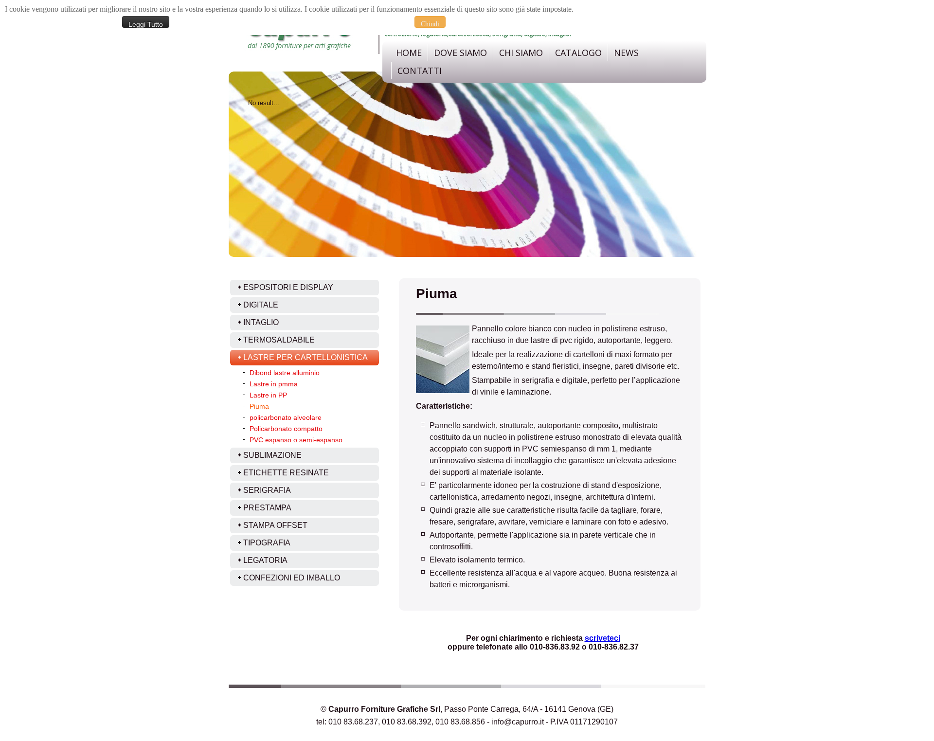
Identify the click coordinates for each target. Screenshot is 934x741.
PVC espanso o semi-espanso (296, 440)
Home (409, 52)
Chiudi (430, 24)
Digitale (260, 305)
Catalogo (578, 52)
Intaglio (261, 322)
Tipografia (266, 543)
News (626, 52)
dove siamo (460, 52)
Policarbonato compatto (286, 429)
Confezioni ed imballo (291, 578)
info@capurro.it (517, 722)
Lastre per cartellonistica (305, 357)
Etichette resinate (286, 473)
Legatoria (265, 560)
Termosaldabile (279, 340)
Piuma (259, 406)
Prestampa (267, 508)
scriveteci (602, 638)
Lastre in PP (268, 395)
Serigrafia (267, 490)
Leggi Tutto (145, 24)
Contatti (419, 70)
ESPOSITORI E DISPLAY (288, 287)
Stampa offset (275, 525)
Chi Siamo (521, 52)
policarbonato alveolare (286, 417)
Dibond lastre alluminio (285, 373)
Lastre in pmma (274, 384)
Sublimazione (272, 455)
